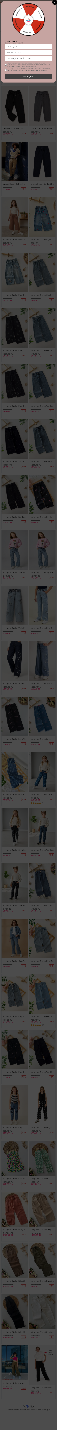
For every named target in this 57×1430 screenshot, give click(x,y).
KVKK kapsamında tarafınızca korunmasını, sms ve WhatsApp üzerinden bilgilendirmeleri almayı (29, 69)
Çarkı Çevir (28, 77)
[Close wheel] (54, 2)
